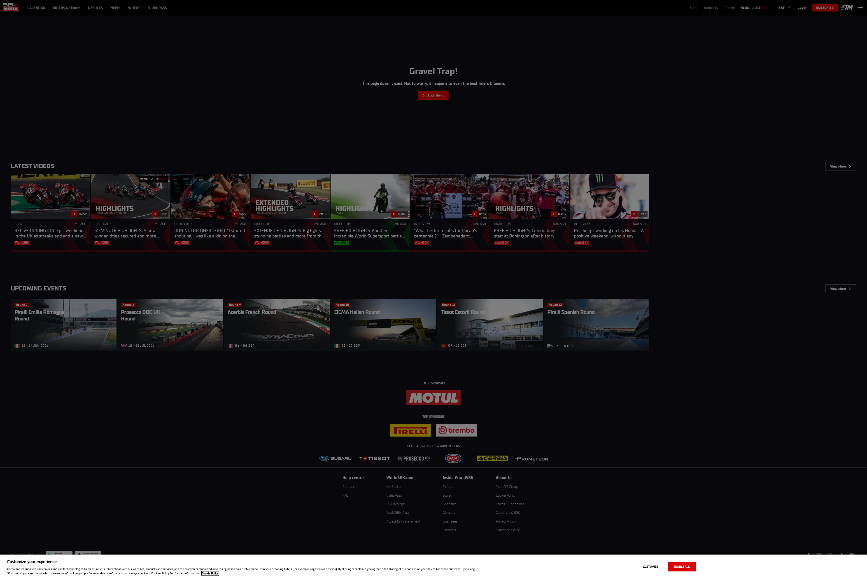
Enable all (682, 566)
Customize (650, 566)
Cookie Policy (210, 573)
